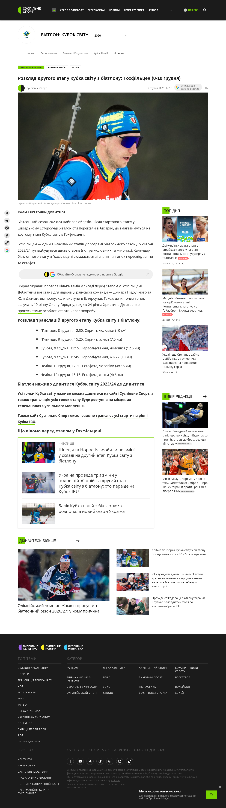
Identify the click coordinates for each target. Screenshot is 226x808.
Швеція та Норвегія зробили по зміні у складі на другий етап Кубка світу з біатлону (97, 455)
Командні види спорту (186, 669)
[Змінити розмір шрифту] (206, 88)
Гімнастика (147, 686)
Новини (114, 10)
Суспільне (114, 780)
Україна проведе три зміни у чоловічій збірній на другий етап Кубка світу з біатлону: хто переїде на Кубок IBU (97, 483)
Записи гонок (49, 53)
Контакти (25, 759)
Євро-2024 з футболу (82, 686)
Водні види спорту (153, 692)
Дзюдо (108, 692)
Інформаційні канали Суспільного (33, 791)
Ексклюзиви (96, 10)
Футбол (153, 10)
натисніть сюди (116, 784)
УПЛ (20, 686)
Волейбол (25, 723)
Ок (211, 794)
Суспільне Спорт (36, 88)
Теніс (21, 698)
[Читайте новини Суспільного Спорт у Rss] (90, 761)
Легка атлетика (134, 10)
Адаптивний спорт (153, 667)
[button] (7, 213)
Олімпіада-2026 (29, 741)
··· (172, 10)
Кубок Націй (101, 53)
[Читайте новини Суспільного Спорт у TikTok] (129, 761)
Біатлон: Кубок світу (33, 667)
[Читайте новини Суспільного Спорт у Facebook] (70, 761)
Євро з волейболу (72, 10)
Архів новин (26, 765)
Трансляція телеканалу (35, 680)
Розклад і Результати (75, 53)
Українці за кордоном (34, 716)
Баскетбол (183, 677)
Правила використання (35, 777)
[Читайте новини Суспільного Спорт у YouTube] (80, 761)
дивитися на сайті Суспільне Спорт (117, 393)
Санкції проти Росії (32, 729)
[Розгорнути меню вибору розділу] (54, 10)
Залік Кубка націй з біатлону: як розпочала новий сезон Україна (92, 508)
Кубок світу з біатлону (31, 67)
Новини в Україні (57, 67)
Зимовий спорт (150, 677)
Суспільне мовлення (33, 771)
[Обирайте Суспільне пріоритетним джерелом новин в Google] (7, 250)
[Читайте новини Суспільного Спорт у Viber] (109, 761)
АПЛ (20, 735)
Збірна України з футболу (79, 679)
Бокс (106, 686)
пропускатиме (30, 310)
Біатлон (75, 67)
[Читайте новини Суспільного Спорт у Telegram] (99, 761)
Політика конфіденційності (38, 784)
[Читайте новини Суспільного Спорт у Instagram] (119, 761)
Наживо (30, 53)
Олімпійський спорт (82, 692)
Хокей (179, 692)
